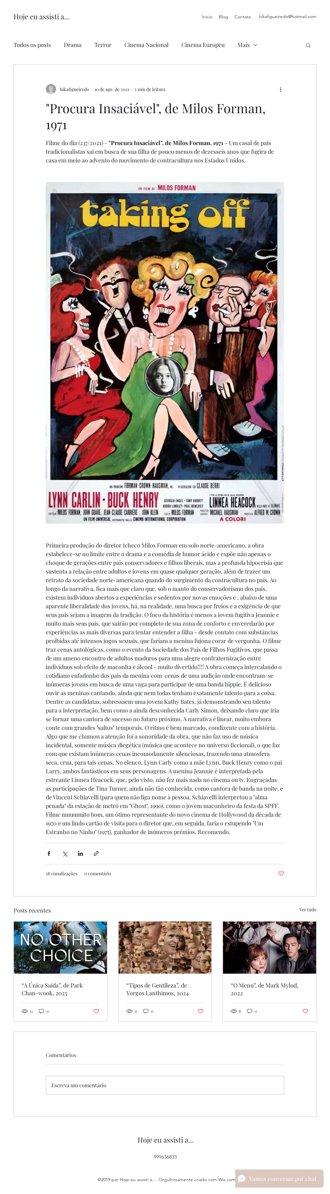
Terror (103, 45)
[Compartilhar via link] (96, 853)
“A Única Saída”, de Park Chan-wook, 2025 (52, 989)
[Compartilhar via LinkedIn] (80, 853)
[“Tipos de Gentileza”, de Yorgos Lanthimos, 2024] (165, 948)
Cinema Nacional (146, 45)
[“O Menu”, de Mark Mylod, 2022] (269, 948)
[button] (308, 45)
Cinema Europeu (203, 45)
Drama (73, 45)
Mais (244, 45)
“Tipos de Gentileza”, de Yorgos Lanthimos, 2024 (157, 989)
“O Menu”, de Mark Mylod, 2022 (264, 989)
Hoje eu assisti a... (42, 16)
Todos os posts (32, 45)
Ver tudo (307, 909)
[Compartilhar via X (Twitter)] (65, 853)
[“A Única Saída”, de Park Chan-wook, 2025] (60, 948)
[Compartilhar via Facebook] (49, 853)
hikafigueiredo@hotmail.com (287, 16)
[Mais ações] (280, 89)
